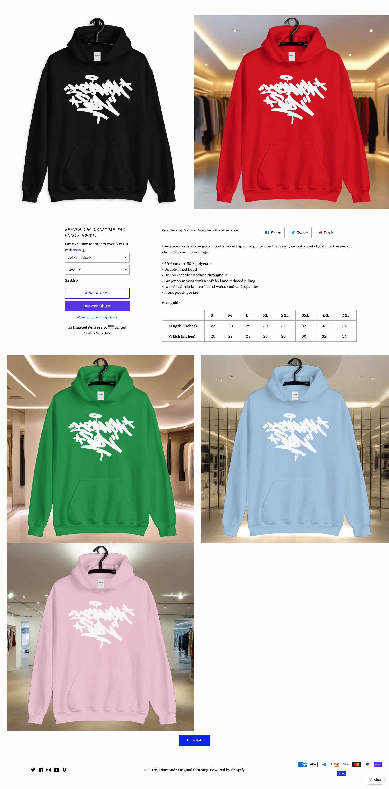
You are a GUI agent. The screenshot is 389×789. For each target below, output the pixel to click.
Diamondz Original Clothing (195, 7)
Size (71, 269)
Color (72, 257)
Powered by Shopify (227, 769)
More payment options (97, 316)
